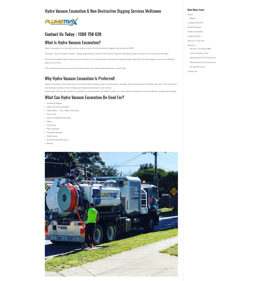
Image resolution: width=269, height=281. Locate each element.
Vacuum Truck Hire (196, 41)
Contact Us (192, 71)
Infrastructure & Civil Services (203, 62)
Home (190, 14)
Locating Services (195, 22)
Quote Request (194, 27)
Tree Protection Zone (199, 53)
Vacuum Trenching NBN (200, 49)
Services (191, 45)
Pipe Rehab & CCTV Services (203, 58)
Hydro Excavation (195, 31)
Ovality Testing (194, 36)
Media (192, 18)
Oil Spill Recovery (197, 67)
